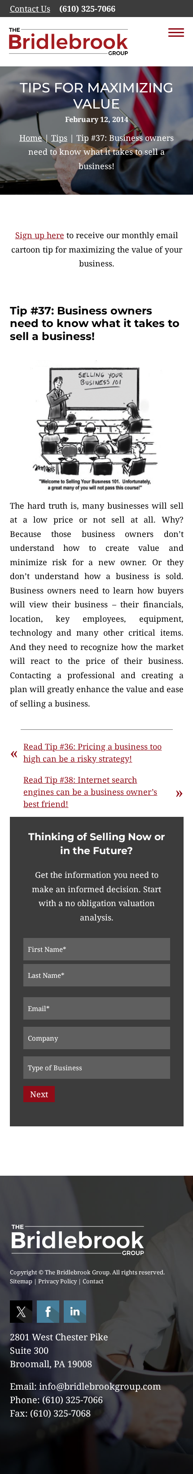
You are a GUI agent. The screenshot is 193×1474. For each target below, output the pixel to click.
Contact (93, 1281)
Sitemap (21, 1281)
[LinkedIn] (76, 1319)
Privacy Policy (57, 1281)
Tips (59, 137)
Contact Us (30, 8)
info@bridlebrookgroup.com (100, 1386)
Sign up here (39, 235)
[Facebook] (49, 1319)
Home (30, 137)
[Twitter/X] (22, 1319)
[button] (176, 33)
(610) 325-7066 (87, 8)
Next (39, 1094)
